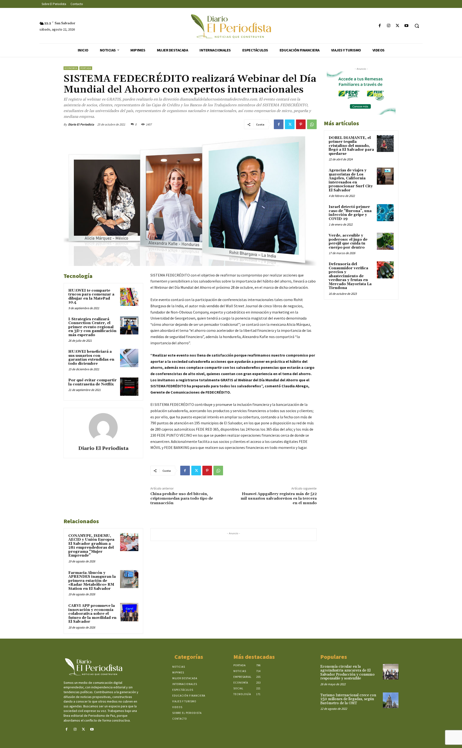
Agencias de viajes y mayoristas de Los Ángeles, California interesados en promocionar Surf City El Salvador (351, 180)
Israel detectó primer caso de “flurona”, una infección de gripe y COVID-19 (350, 213)
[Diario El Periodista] (103, 427)
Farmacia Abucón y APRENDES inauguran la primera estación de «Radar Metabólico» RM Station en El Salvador (92, 581)
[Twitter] (397, 26)
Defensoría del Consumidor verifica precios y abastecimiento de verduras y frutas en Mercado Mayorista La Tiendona (350, 276)
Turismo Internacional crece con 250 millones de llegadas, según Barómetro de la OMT (348, 699)
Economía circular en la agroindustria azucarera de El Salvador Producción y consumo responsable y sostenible (347, 672)
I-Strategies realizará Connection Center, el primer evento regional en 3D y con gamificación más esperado (92, 327)
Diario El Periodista (81, 124)
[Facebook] (379, 26)
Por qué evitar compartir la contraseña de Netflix (92, 382)
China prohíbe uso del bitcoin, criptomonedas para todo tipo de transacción (181, 498)
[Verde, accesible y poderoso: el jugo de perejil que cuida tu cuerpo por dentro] (385, 241)
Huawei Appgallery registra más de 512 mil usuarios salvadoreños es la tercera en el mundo (279, 498)
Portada (85, 68)
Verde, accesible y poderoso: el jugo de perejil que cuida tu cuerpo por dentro (348, 241)
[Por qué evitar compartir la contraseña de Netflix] (129, 386)
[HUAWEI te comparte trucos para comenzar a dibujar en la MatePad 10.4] (129, 297)
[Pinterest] (301, 124)
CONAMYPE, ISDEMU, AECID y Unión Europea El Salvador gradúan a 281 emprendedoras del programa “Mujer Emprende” (91, 546)
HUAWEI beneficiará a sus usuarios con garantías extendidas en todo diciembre (91, 357)
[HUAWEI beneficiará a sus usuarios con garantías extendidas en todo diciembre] (129, 358)
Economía (70, 68)
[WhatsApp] (312, 124)
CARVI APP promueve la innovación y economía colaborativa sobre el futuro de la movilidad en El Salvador (92, 613)
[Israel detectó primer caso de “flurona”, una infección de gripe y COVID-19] (385, 212)
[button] (417, 25)
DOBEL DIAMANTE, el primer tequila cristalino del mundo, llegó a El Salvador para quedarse (351, 146)
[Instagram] (388, 26)
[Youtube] (406, 26)
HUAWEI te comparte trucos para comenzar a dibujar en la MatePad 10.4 (91, 296)
